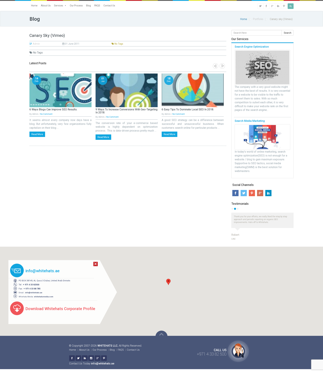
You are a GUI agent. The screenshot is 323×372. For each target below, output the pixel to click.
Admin (36, 43)
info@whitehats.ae (33, 293)
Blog (88, 5)
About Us (46, 5)
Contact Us (109, 5)
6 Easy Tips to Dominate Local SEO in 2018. (188, 109)
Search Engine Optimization (252, 46)
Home (34, 5)
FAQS (97, 5)
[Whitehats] (72, 358)
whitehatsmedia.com (43, 297)
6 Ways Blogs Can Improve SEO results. (53, 109)
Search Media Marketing (250, 120)
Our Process (76, 5)
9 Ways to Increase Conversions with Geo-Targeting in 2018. (126, 111)
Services (58, 5)
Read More (37, 134)
